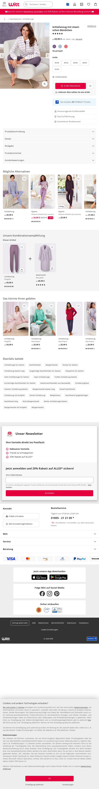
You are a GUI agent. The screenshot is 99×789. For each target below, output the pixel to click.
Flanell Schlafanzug (37, 395)
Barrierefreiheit (57, 623)
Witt (5, 533)
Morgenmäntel (52, 365)
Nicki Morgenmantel (31, 401)
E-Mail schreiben (15, 517)
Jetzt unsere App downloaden (50, 571)
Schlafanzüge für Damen (14, 365)
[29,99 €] (43, 319)
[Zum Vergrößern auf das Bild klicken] (45, 84)
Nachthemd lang (11, 401)
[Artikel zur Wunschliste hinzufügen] (90, 86)
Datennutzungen (81, 707)
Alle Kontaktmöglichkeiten (20, 524)
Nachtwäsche (15, 19)
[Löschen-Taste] (50, 4)
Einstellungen (68, 784)
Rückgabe (9, 146)
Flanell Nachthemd (67, 389)
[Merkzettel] (88, 4)
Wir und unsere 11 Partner (14, 707)
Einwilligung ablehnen (34, 784)
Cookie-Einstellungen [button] (49, 629)
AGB (33, 623)
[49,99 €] (45, 257)
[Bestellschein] (81, 4)
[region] (49, 744)
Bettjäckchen (55, 395)
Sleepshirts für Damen (74, 371)
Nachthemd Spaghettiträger (76, 395)
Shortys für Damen (70, 365)
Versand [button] (79, 39)
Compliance (83, 623)
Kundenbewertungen (14, 160)
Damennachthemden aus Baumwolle (55, 383)
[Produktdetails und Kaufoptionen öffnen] (22, 270)
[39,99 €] (15, 192)
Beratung (8, 549)
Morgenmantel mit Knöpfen (15, 407)
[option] (54, 46)
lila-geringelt (57, 51)
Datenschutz (43, 623)
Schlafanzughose (82, 383)
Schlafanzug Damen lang (14, 371)
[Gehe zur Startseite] (14, 4)
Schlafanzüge (28, 19)
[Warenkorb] (95, 4)
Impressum (71, 623)
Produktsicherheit (13, 153)
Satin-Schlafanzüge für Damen (16, 377)
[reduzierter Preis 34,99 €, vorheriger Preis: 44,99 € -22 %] (43, 192)
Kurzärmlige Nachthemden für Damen (19, 383)
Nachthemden (35, 365)
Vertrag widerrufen (20, 623)
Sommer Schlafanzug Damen (16, 389)
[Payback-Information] (92, 639)
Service (7, 541)
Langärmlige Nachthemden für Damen (45, 371)
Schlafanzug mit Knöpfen (14, 395)
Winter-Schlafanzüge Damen (55, 401)
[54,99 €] (15, 319)
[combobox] (42, 4)
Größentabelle (61, 77)
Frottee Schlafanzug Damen (66, 377)
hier (89, 720)
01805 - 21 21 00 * (62, 518)
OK (49, 778)
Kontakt (7, 508)
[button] (4, 4)
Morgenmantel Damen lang (44, 389)
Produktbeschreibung (15, 131)
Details (8, 138)
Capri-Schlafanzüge (42, 377)
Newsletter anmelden (33, 11)
